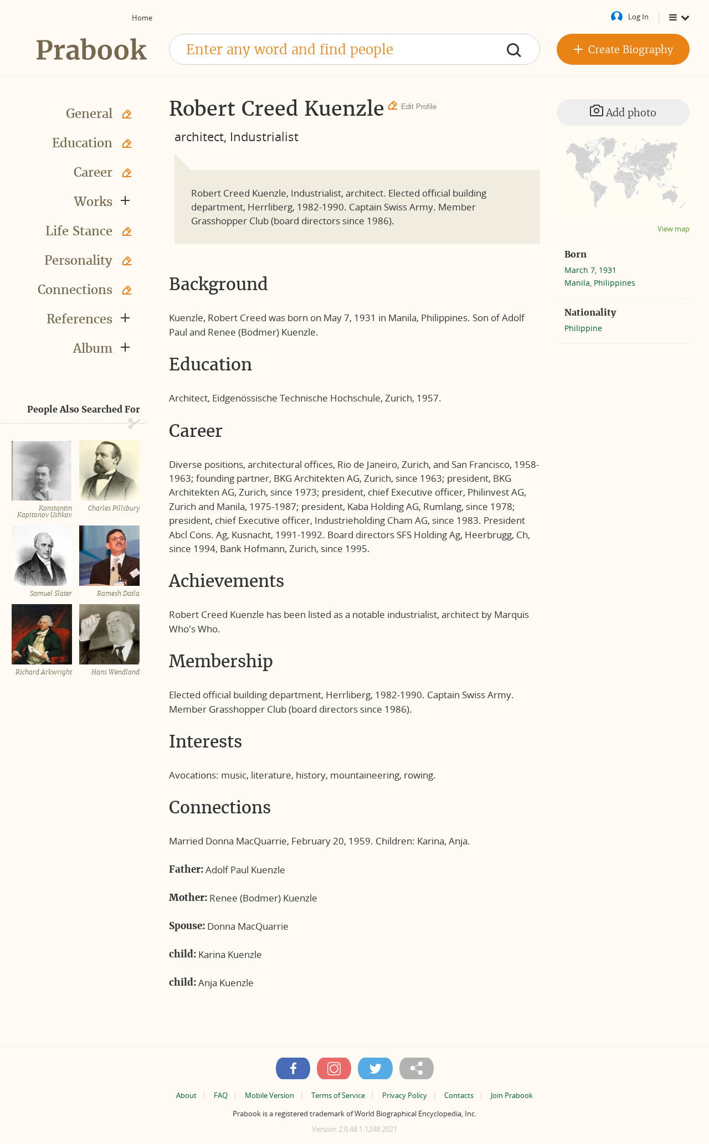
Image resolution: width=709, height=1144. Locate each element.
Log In (638, 17)
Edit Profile (418, 106)
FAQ (221, 1095)
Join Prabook (512, 1095)
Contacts (459, 1095)
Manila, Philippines (599, 282)
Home (142, 18)
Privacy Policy (404, 1095)
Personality (78, 260)
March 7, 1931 (590, 270)
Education (82, 143)
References (79, 319)
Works (93, 201)
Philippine (583, 328)
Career (93, 172)
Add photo (629, 112)
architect (199, 136)
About (186, 1095)
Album (92, 348)
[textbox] (354, 49)
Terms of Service (338, 1095)
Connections (75, 290)
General (89, 113)
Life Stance (78, 231)
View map (673, 229)
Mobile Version (269, 1095)
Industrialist (264, 136)
